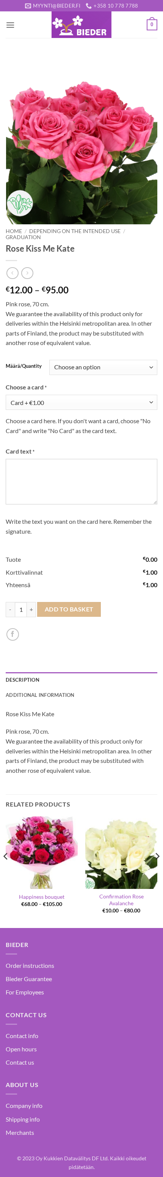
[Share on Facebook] (12, 634)
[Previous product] (27, 273)
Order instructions (30, 965)
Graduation (23, 237)
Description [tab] (22, 680)
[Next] (156, 871)
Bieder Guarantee (29, 978)
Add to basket (69, 609)
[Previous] (6, 871)
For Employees (25, 992)
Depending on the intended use (75, 231)
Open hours (21, 1049)
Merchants (20, 1132)
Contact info (22, 1035)
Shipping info (23, 1119)
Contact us (20, 1062)
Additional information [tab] (40, 695)
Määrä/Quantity (24, 366)
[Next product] (12, 273)
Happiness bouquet (41, 897)
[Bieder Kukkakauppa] (81, 24)
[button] (10, 25)
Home (14, 231)
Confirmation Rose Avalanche (121, 899)
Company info (24, 1105)
